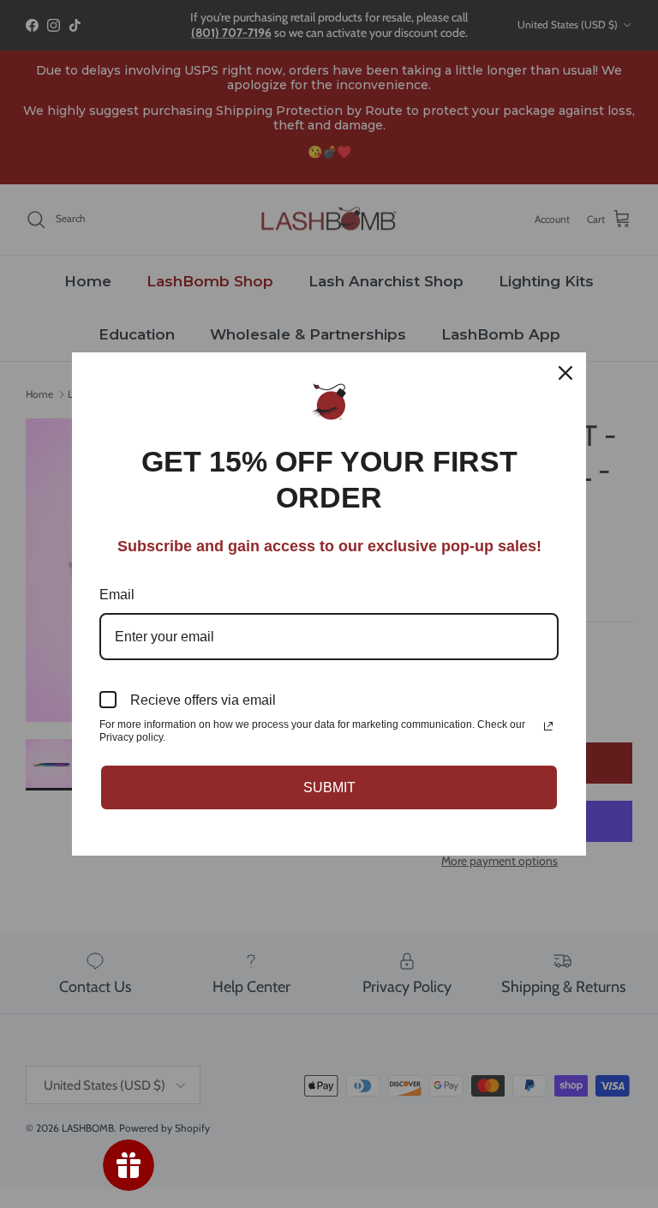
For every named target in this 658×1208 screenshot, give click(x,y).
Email (117, 594)
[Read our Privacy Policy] (548, 726)
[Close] (565, 373)
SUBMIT (329, 787)
